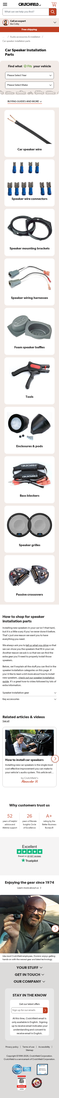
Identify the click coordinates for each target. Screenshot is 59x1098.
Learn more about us (28, 888)
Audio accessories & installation (25, 37)
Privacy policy (12, 1047)
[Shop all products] (5, 4)
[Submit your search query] (52, 12)
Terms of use (28, 1047)
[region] (29, 759)
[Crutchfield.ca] (30, 4)
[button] (55, 758)
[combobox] (29, 12)
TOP (52, 1096)
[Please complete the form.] (45, 1010)
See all (6, 721)
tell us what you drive (37, 645)
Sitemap (29, 1050)
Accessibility (44, 1047)
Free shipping (29, 29)
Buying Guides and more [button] (23, 101)
